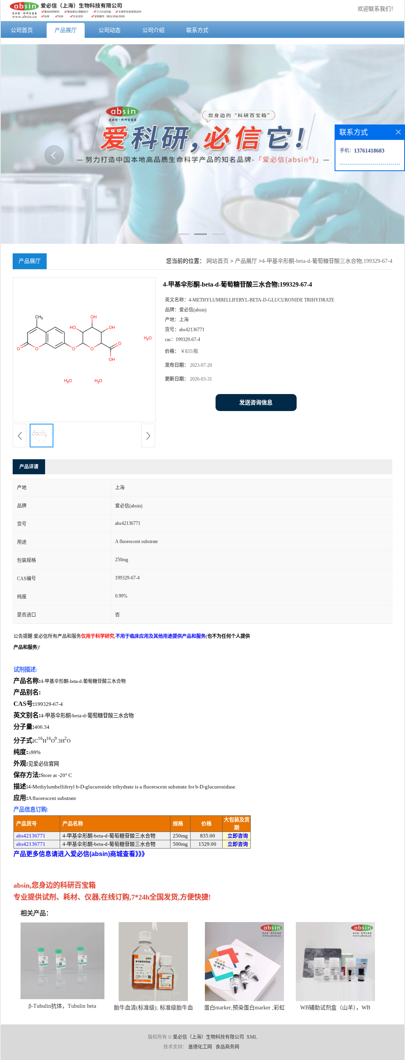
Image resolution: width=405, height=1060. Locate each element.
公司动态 (109, 30)
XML (251, 1037)
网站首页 (217, 261)
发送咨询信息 (256, 403)
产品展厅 (66, 30)
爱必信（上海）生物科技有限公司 (208, 1037)
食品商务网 (227, 1047)
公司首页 (22, 30)
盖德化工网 (200, 1047)
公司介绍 (153, 30)
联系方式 (197, 30)
